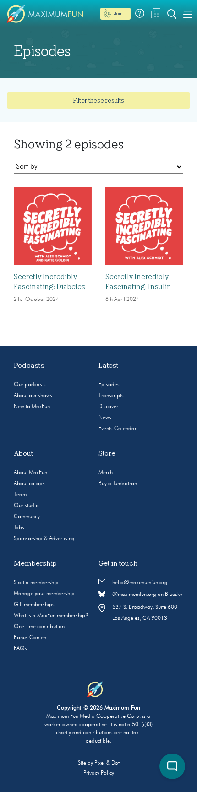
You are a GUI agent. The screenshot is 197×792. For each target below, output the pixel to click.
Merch (105, 472)
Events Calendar (117, 429)
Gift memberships (34, 604)
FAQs (20, 648)
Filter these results (98, 100)
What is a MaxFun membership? (51, 615)
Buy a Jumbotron (117, 483)
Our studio (26, 505)
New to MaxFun (32, 407)
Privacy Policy (98, 773)
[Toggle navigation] (188, 13)
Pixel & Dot (107, 763)
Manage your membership (44, 593)
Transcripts (111, 396)
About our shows (33, 396)
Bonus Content (31, 637)
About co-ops (29, 483)
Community (27, 516)
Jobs (19, 527)
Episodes (109, 385)
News (104, 418)
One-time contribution (39, 626)
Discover (108, 407)
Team (20, 494)
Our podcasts (30, 385)
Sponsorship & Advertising (44, 538)
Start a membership (36, 582)
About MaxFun (30, 472)
